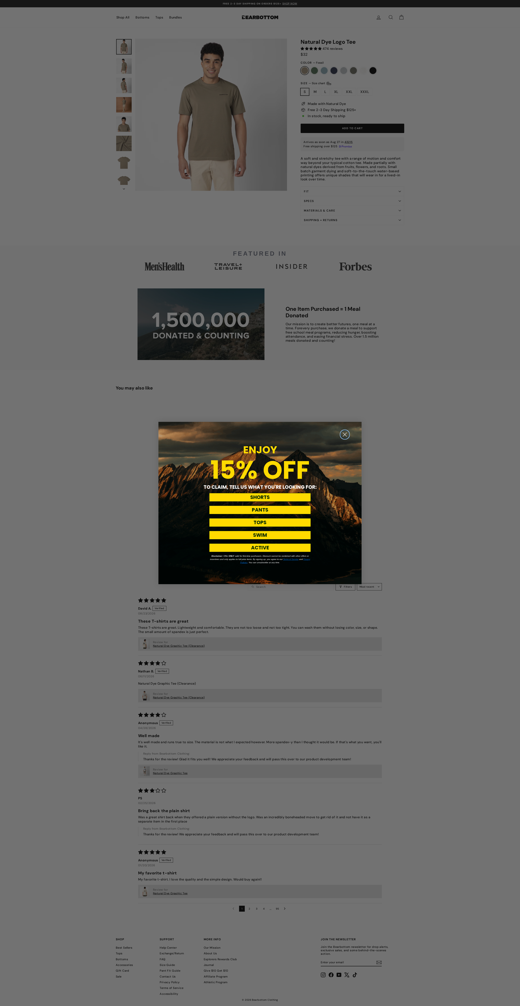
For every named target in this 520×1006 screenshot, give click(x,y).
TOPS (260, 522)
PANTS (260, 509)
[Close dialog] (344, 434)
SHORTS (260, 497)
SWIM (260, 535)
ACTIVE (260, 547)
